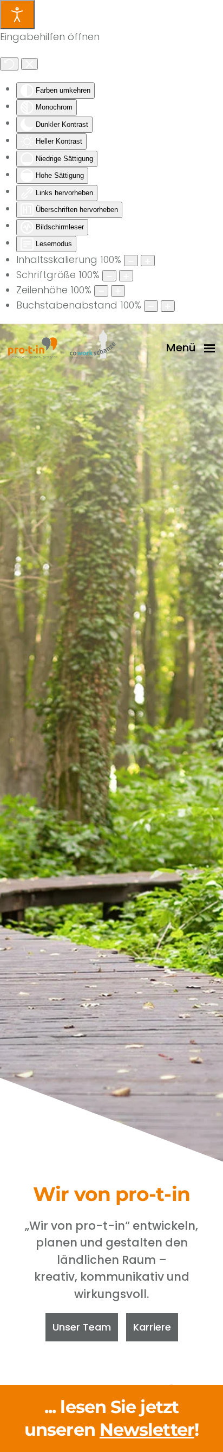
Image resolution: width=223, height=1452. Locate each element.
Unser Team (82, 1327)
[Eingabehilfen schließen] (29, 64)
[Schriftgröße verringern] (109, 275)
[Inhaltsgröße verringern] (131, 260)
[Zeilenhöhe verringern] (101, 291)
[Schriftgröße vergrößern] (126, 275)
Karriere (152, 1327)
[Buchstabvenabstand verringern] (151, 306)
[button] (190, 348)
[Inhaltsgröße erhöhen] (148, 260)
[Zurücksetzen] (9, 63)
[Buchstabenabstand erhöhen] (168, 306)
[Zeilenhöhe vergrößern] (118, 291)
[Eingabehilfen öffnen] (17, 14)
